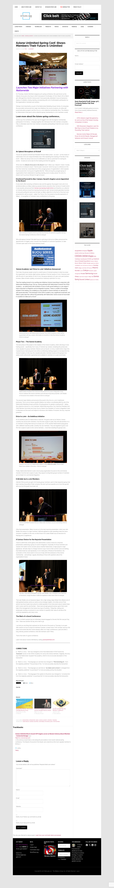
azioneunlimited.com (49, 639)
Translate (63, 859)
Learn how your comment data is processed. (48, 835)
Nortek (77, 270)
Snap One (90, 276)
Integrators (32, 720)
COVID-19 (90, 259)
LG (87, 268)
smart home (81, 276)
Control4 (77, 259)
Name (18, 790)
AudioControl (78, 253)
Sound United (84, 279)
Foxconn (92, 261)
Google (88, 263)
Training (55, 720)
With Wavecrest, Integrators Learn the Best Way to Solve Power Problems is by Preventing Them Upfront (86, 128)
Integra (80, 267)
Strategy (50, 720)
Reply (17, 750)
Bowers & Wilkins (89, 253)
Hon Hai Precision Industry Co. (87, 265)
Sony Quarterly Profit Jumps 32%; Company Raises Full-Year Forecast (87, 103)
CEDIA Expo (87, 256)
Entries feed (33, 847)
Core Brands (83, 259)
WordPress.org (34, 852)
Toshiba (96, 279)
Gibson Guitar (82, 263)
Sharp (77, 276)
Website (18, 806)
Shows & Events (43, 720)
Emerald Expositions (84, 261)
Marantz (90, 267)
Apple (90, 250)
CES (95, 256)
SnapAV (86, 276)
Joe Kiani (84, 267)
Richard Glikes (49, 721)
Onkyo (86, 270)
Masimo (95, 268)
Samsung (89, 273)
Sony (77, 279)
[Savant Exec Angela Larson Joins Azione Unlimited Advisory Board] (42, 703)
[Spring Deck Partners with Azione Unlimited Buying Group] (24, 703)
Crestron (96, 259)
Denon (76, 261)
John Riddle (42, 721)
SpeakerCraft (92, 279)
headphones (93, 263)
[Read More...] (79, 112)
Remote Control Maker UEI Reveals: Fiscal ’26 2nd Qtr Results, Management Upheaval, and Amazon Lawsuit (86, 136)
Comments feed (34, 849)
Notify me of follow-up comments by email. (28, 817)
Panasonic (91, 270)
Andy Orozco (26, 721)
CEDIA (78, 256)
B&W (84, 253)
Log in (32, 844)
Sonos (96, 276)
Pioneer (83, 273)
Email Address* (79, 64)
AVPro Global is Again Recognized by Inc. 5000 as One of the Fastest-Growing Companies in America (86, 120)
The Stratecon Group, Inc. (59, 871)
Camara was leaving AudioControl (44, 188)
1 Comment (31, 49)
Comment (19, 768)
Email (18, 798)
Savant (95, 273)
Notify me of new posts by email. (25, 822)
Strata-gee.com (26, 15)
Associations (25, 720)
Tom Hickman (56, 721)
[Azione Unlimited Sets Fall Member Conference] (61, 703)
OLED (81, 270)
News (37, 720)
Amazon (84, 250)
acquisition (78, 250)
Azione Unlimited (34, 721)
